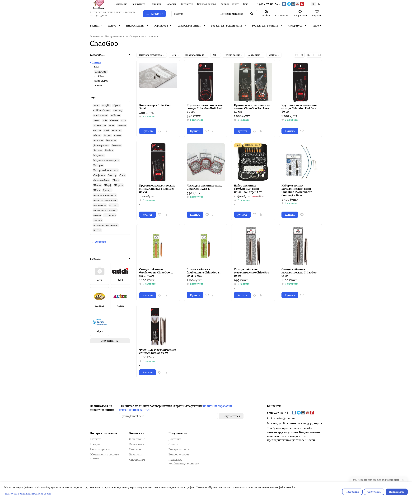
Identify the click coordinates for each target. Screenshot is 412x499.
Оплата (173, 444)
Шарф (107, 185)
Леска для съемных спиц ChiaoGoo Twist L (204, 187)
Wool (112, 125)
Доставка (175, 439)
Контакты (186, 4)
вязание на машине (105, 200)
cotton (97, 130)
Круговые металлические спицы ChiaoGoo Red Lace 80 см (157, 189)
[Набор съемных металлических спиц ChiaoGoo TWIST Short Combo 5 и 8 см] (300, 162)
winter (97, 135)
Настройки (352, 491)
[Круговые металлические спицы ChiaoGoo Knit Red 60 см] (206, 82)
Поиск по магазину (231, 13)
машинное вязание (105, 210)
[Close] (403, 480)
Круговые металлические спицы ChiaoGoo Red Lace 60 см (299, 108)
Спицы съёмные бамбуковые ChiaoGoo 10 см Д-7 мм (156, 272)
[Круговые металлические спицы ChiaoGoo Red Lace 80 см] (158, 162)
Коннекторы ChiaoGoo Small (154, 107)
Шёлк (96, 190)
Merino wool (100, 115)
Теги (93, 98)
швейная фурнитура (105, 225)
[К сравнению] (165, 131)
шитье (97, 230)
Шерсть (118, 185)
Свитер (112, 175)
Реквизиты (137, 444)
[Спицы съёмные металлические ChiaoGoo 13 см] (300, 246)
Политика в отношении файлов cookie (28, 493)
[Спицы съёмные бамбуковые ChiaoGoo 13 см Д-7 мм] (206, 246)
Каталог (95, 439)
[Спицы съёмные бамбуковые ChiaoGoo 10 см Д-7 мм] (158, 246)
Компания (136, 433)
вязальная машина (104, 195)
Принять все (396, 491)
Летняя (97, 150)
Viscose (114, 120)
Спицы (96, 62)
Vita (123, 120)
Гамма (98, 85)
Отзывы (100, 241)
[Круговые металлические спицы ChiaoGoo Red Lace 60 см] (300, 82)
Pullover (115, 115)
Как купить (138, 4)
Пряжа (112, 25)
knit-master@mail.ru (281, 418)
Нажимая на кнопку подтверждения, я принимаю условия (175, 407)
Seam (96, 120)
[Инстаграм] (293, 3)
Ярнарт (107, 190)
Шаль (115, 180)
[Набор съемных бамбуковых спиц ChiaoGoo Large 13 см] (253, 162)
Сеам (122, 175)
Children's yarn (101, 110)
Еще (245, 4)
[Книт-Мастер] (98, 3)
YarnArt (121, 125)
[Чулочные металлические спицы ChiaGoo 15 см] (158, 327)
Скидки (156, 4)
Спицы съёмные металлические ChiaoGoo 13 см (299, 272)
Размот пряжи (100, 449)
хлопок (97, 220)
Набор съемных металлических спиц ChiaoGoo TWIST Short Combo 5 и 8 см (296, 190)
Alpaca (116, 105)
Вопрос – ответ (179, 454)
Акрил (107, 135)
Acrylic (106, 105)
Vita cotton (99, 125)
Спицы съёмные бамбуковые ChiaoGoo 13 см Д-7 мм (203, 272)
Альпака (98, 140)
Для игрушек (101, 145)
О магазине (120, 4)
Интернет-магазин (103, 433)
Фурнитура (161, 25)
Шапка (97, 185)
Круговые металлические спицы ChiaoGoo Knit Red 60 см (205, 108)
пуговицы (110, 215)
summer (116, 130)
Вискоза (111, 140)
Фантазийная (101, 180)
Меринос (98, 155)
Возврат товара (206, 4)
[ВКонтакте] (284, 3)
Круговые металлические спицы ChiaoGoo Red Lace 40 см (252, 108)
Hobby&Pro (101, 80)
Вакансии (136, 454)
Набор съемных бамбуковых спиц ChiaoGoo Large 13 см (248, 189)
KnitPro (99, 76)
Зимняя (116, 145)
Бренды (94, 25)
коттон (113, 205)
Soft (104, 120)
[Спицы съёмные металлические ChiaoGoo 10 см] (253, 246)
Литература (295, 25)
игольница (99, 205)
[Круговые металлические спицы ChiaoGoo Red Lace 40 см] (253, 82)
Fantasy (117, 110)
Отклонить (374, 491)
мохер (97, 215)
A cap (96, 105)
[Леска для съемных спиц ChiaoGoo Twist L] (206, 162)
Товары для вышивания (226, 25)
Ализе (117, 135)
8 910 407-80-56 (267, 4)
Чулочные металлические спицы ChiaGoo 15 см (157, 351)
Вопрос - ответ (229, 4)
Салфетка (99, 175)
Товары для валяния (265, 25)
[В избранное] (159, 131)
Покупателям (178, 433)
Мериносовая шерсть (106, 160)
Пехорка (98, 165)
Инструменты (135, 25)
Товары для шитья (189, 25)
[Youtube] (297, 3)
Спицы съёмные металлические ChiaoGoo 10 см (251, 272)
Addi (96, 67)
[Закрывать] (410, 483)
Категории (97, 54)
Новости (170, 4)
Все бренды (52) (110, 340)
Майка (109, 150)
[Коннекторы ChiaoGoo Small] (158, 82)
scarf (106, 130)
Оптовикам (137, 459)
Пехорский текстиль (105, 170)
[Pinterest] (302, 3)
